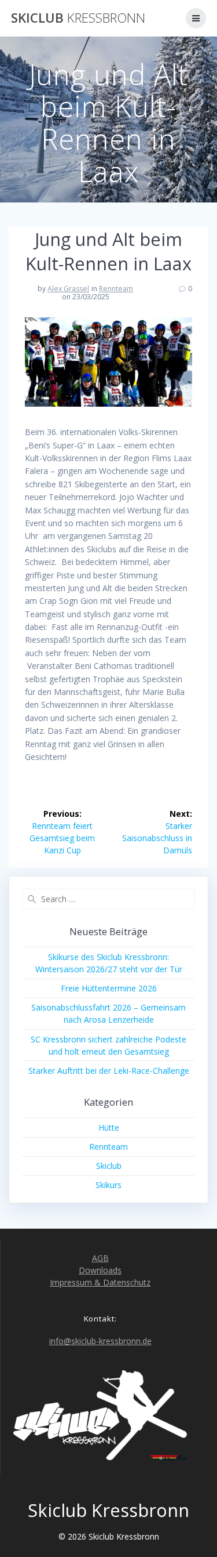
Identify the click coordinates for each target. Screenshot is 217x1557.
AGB (100, 1257)
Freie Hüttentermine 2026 (109, 988)
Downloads (100, 1270)
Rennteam (116, 289)
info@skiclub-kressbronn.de (100, 1340)
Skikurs (108, 1184)
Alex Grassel (68, 289)
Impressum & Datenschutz (100, 1282)
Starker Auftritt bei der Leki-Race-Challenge (108, 1070)
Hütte (108, 1127)
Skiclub (78, 18)
